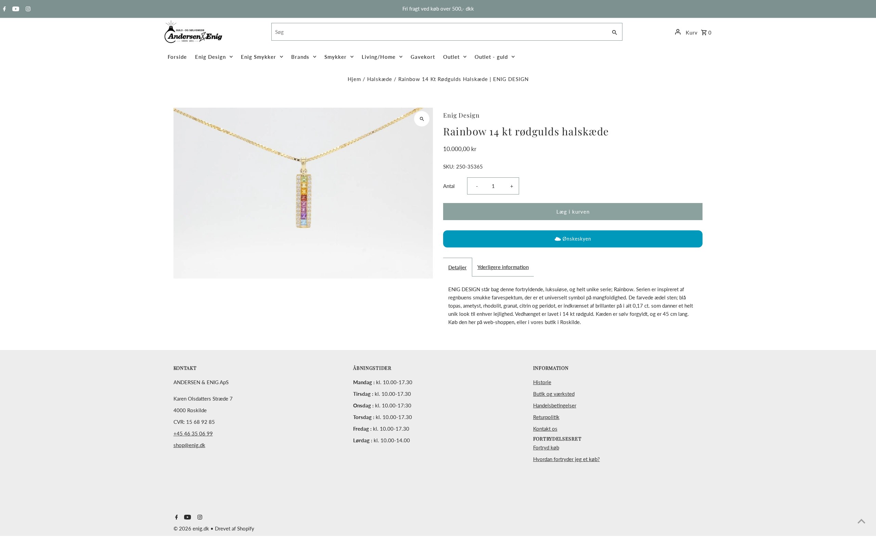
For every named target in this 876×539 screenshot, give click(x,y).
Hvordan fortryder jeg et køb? (566, 459)
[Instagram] (27, 9)
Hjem (354, 79)
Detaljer (457, 267)
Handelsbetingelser (554, 405)
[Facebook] (3, 9)
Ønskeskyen (577, 239)
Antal (449, 186)
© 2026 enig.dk (191, 528)
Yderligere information (503, 267)
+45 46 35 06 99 (193, 433)
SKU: (448, 166)
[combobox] (439, 31)
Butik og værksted (554, 394)
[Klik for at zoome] (421, 118)
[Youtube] (15, 9)
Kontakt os (545, 429)
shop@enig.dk (189, 445)
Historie (542, 382)
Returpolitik (546, 417)
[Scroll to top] (861, 521)
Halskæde (379, 79)
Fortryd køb (546, 447)
